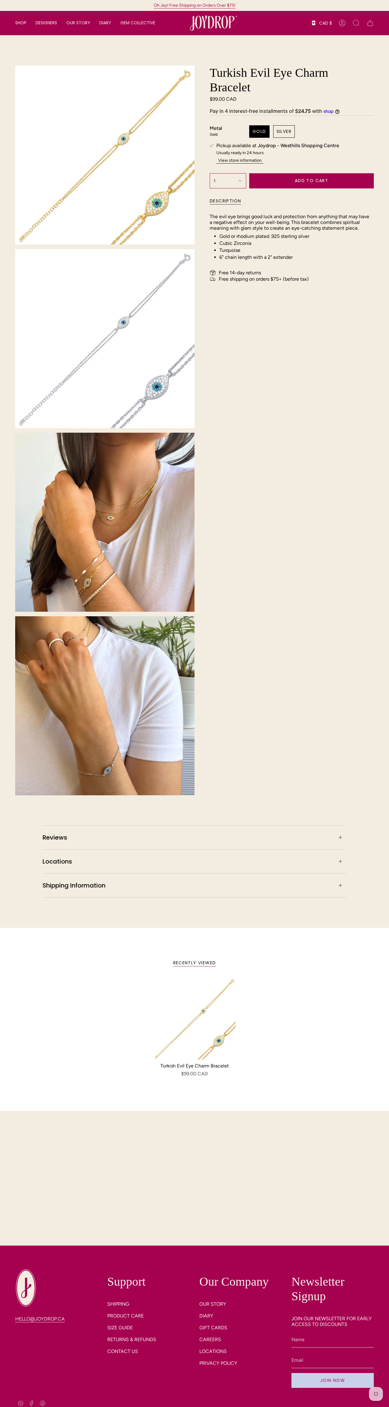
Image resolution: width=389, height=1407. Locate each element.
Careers (210, 1339)
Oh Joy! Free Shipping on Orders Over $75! (195, 5)
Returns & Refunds (131, 1339)
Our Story (212, 1304)
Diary (206, 1316)
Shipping (118, 1304)
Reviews (55, 837)
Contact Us (122, 1351)
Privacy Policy (218, 1363)
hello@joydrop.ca (40, 1319)
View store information (240, 160)
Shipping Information (74, 885)
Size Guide (120, 1328)
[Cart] (370, 23)
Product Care (125, 1316)
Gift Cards (213, 1328)
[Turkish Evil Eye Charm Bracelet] (194, 1018)
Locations (57, 861)
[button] (21, 23)
